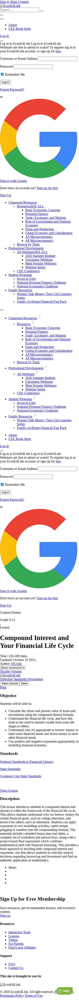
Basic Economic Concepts (42, 210)
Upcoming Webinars (39, 259)
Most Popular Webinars (40, 263)
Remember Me (14, 74)
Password (6, 66)
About (12, 25)
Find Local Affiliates (22, 947)
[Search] (41, 10)
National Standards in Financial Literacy (27, 762)
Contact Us (15, 968)
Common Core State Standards (20, 776)
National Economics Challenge (37, 286)
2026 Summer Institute (40, 256)
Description (35, 679)
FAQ (11, 964)
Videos (13, 940)
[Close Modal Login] (1, 41)
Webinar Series (35, 267)
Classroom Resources (22, 202)
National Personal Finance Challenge (41, 282)
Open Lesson (9, 790)
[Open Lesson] (39, 783)
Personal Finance (36, 214)
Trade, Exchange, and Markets (45, 217)
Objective (6, 679)
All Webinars (32, 252)
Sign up (5, 915)
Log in (4, 36)
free (58, 51)
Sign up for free (47, 188)
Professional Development (25, 248)
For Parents (16, 943)
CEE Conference (28, 271)
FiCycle (16, 663)
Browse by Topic (28, 244)
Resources (30, 206)
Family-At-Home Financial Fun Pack (41, 301)
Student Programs (20, 275)
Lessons (13, 936)
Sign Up (5, 195)
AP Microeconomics (38, 237)
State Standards (10, 769)
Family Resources (20, 290)
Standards (20, 679)
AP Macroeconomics (39, 240)
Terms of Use (34, 995)
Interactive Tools (19, 932)
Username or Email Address (18, 58)
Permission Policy (12, 995)
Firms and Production (39, 229)
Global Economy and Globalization (48, 233)
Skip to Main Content (14, 2)
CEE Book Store (19, 29)
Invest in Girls (26, 278)
